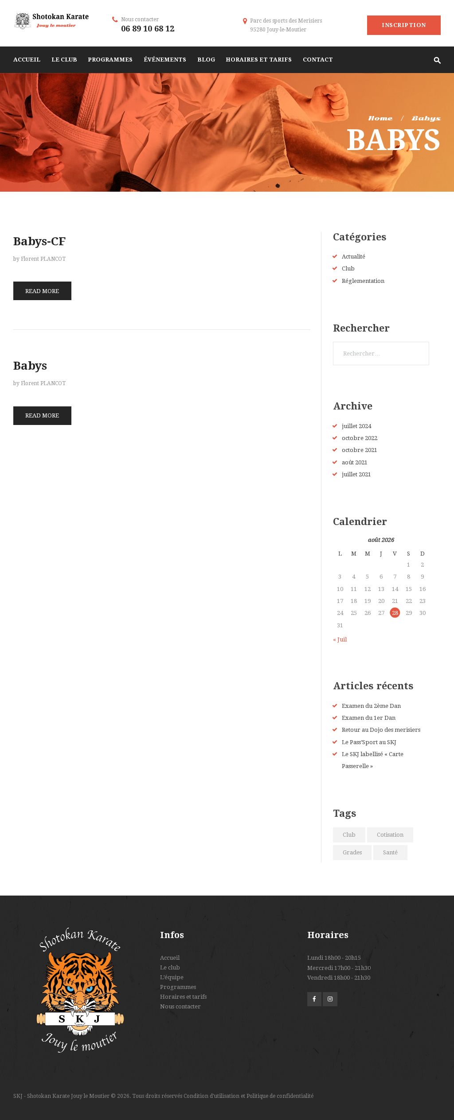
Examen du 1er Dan (368, 717)
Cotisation (390, 834)
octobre (359, 438)
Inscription (404, 25)
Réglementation (363, 281)
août (355, 462)
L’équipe (172, 977)
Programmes (178, 987)
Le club (170, 967)
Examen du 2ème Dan (371, 706)
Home (380, 118)
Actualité (353, 256)
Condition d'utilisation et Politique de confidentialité (248, 1096)
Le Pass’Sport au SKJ (369, 742)
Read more (42, 291)
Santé (390, 852)
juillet (356, 426)
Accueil (170, 957)
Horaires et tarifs (183, 996)
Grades (352, 852)
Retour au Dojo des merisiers (381, 729)
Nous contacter (180, 1006)
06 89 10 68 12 (147, 28)
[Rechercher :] (381, 353)
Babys (30, 365)
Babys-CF (39, 241)
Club (348, 268)
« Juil (340, 639)
